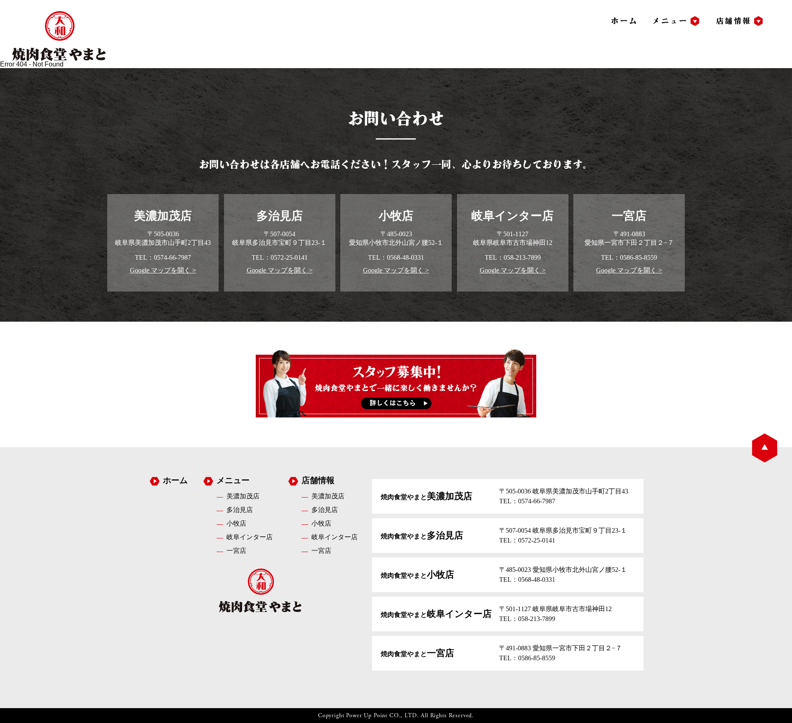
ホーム (624, 20)
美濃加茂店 (242, 496)
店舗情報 (734, 20)
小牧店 (236, 523)
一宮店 (236, 550)
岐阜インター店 (249, 536)
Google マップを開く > (163, 270)
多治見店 (239, 509)
